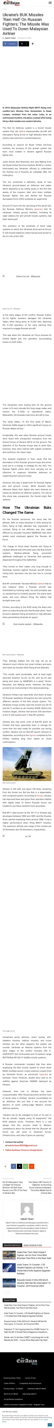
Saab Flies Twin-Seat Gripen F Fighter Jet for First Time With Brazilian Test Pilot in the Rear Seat (34, 1255)
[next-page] (8, 1292)
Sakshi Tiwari (10, 38)
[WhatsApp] (25, 1166)
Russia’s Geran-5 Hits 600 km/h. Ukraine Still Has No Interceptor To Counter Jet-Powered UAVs (34, 1283)
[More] (32, 43)
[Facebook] (13, 1166)
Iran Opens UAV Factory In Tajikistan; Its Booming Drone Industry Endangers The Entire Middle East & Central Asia (40, 1187)
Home (5, 9)
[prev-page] (4, 1292)
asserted (38, 209)
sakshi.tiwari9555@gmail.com (22, 1145)
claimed (40, 583)
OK (50, 1424)
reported (43, 1074)
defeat (22, 131)
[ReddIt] (31, 1166)
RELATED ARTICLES (12, 1245)
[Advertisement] (27, 76)
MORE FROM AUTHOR (33, 1245)
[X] (19, 1166)
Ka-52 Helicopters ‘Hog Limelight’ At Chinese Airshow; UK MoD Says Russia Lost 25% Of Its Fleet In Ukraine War (15, 1187)
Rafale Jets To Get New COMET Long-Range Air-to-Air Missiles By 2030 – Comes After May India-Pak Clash (26, 1338)
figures (32, 735)
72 (27, 715)
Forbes (40, 795)
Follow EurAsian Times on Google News (23, 1150)
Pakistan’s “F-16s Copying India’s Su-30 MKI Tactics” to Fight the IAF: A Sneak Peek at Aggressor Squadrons (26, 1330)
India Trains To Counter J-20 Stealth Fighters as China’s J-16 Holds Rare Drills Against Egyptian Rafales (27, 1314)
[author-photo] (27, 1215)
